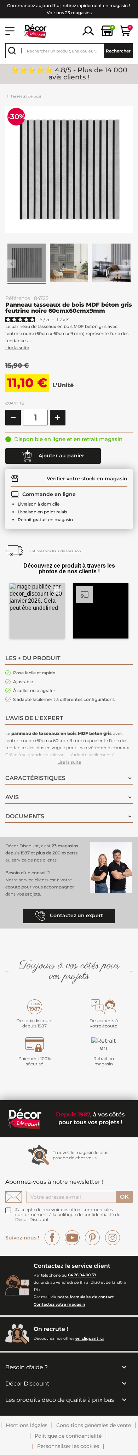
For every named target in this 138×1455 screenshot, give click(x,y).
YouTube (72, 1237)
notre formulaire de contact (85, 1296)
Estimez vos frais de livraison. (56, 551)
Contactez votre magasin (59, 1304)
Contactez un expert (75, 915)
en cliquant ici (89, 1338)
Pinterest (92, 1237)
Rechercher (118, 51)
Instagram (112, 1237)
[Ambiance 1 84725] (26, 264)
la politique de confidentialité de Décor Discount (67, 1217)
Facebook (52, 1237)
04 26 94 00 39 (82, 1275)
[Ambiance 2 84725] (69, 264)
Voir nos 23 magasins (69, 12)
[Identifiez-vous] (88, 30)
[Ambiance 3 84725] (111, 264)
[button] (37, 611)
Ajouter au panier (60, 455)
